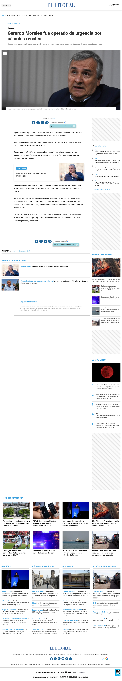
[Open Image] (5, 53)
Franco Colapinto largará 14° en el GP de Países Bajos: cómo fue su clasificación (107, 160)
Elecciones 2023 (24, 251)
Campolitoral (17, 654)
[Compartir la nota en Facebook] (33, 122)
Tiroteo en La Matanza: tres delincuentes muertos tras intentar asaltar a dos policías (107, 152)
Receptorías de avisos (40, 664)
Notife (97, 654)
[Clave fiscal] (117, 675)
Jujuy (15, 251)
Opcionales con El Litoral (96, 664)
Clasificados (39, 654)
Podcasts (56, 654)
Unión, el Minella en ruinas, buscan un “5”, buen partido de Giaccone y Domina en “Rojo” (107, 183)
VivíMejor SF (77, 654)
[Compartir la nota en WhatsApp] (42, 122)
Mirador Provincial (66, 654)
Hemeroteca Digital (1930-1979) (21, 664)
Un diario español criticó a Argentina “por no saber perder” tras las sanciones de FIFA (107, 168)
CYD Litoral (48, 654)
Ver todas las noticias (100, 189)
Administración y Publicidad (58, 664)
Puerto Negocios (88, 654)
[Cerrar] (74, 126)
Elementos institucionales (77, 664)
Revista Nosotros (28, 654)
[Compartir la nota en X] (38, 122)
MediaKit (108, 664)
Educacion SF (104, 654)
